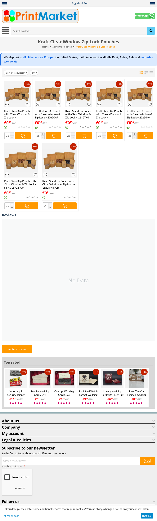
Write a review (17, 349)
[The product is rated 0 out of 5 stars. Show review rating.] (24, 127)
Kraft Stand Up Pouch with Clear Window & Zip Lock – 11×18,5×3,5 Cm (17, 114)
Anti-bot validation (12, 466)
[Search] (151, 31)
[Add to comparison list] (7, 104)
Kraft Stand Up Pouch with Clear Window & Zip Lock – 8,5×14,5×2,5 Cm (20, 184)
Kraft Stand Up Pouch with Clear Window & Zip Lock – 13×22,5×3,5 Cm (109, 114)
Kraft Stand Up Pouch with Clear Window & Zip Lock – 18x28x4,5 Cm (58, 184)
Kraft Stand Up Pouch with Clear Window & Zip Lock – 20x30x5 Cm (48, 114)
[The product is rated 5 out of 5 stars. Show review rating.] (16, 403)
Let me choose (10, 516)
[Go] (147, 461)
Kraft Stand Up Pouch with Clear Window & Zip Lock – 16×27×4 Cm (78, 114)
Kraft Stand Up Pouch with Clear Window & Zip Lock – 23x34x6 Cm (139, 114)
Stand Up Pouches (62, 46)
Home (45, 46)
